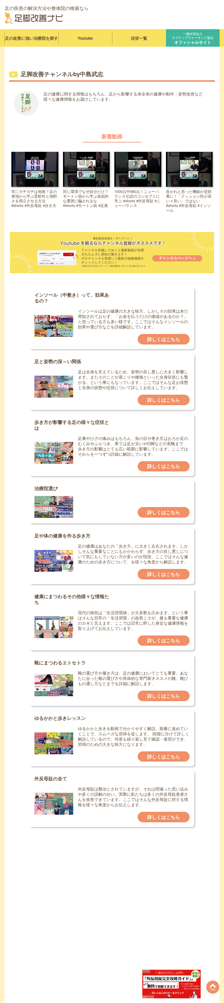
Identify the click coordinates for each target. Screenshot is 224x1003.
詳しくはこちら (163, 339)
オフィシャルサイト (193, 38)
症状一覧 (139, 38)
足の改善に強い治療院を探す (31, 38)
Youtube (85, 38)
